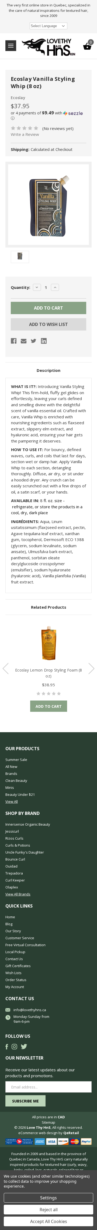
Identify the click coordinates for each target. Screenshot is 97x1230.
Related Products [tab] (48, 607)
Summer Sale (16, 759)
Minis (9, 787)
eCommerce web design (38, 1132)
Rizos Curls (14, 838)
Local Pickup (15, 951)
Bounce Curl (15, 859)
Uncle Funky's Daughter (24, 852)
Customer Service (19, 937)
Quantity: (20, 287)
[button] (48, 115)
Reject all (49, 1210)
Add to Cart (49, 706)
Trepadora (14, 873)
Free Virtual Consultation (25, 944)
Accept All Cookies (48, 1221)
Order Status (15, 979)
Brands (11, 773)
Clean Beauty (16, 780)
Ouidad (11, 866)
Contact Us (14, 958)
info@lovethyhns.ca (29, 1009)
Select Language (44, 26)
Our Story (13, 930)
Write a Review (25, 134)
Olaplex (11, 887)
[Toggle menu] (10, 45)
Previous (5, 668)
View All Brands (17, 894)
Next (91, 668)
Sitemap (48, 1122)
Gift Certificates (18, 965)
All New (11, 766)
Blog (8, 923)
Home (10, 917)
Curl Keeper (15, 880)
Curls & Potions (17, 845)
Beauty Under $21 (20, 794)
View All (11, 801)
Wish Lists (13, 972)
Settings (48, 1198)
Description (48, 370)
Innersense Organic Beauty (27, 824)
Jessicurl (12, 831)
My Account (14, 986)
